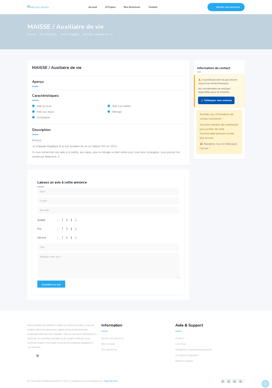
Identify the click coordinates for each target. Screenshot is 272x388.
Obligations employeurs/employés (193, 349)
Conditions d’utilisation (187, 355)
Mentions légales (184, 360)
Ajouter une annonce (228, 7)
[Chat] (198, 7)
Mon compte (108, 343)
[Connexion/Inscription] (203, 7)
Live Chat (180, 343)
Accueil (92, 7)
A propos (110, 7)
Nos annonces (132, 7)
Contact (153, 7)
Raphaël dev (111, 380)
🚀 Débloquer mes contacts (216, 100)
